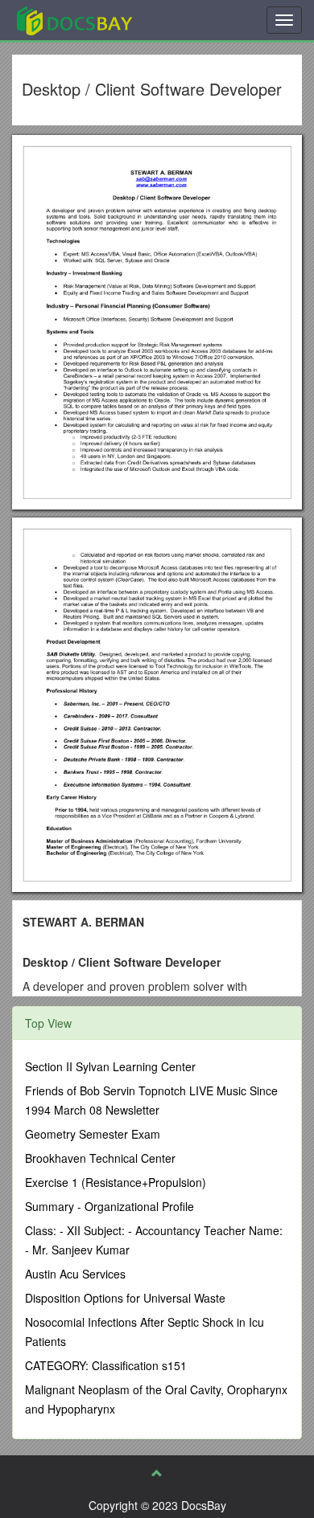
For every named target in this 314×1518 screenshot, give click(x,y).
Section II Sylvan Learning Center (110, 1066)
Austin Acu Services (75, 1274)
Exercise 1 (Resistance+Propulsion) (115, 1182)
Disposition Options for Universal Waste (125, 1298)
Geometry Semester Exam (92, 1134)
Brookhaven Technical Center (100, 1158)
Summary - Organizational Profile (109, 1206)
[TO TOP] (157, 1473)
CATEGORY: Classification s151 (106, 1365)
